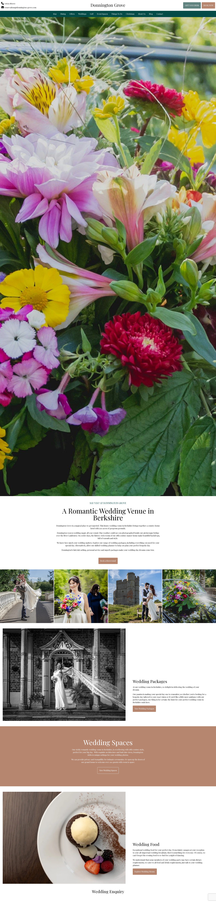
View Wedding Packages (144, 708)
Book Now (208, 5)
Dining (63, 14)
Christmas (130, 14)
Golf (91, 14)
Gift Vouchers (192, 5)
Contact (159, 14)
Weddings (82, 14)
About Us (141, 14)
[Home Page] (108, 5)
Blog (151, 14)
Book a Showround (108, 561)
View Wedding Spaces (108, 770)
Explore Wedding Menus (145, 871)
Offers (72, 14)
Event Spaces (102, 14)
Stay (55, 14)
